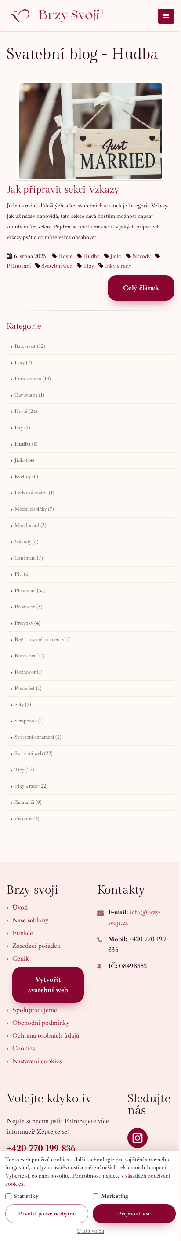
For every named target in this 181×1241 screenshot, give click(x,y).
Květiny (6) (26, 476)
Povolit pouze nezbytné (47, 1213)
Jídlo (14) (24, 460)
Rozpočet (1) (28, 688)
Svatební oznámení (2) (38, 737)
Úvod (20, 907)
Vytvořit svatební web (48, 984)
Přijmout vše (134, 1213)
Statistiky (26, 1196)
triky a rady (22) (31, 786)
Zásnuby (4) (27, 818)
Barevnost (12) (29, 346)
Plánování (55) (30, 590)
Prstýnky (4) (27, 623)
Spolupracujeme (34, 1010)
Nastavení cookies (37, 1061)
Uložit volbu (90, 1231)
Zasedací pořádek (36, 946)
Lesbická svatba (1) (34, 493)
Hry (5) (22, 427)
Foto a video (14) (32, 379)
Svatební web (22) (33, 753)
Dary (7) (23, 362)
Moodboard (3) (30, 525)
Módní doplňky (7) (34, 509)
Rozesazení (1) (29, 655)
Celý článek (141, 288)
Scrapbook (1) (29, 721)
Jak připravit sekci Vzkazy (63, 189)
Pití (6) (22, 574)
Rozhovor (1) (28, 672)
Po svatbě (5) (28, 607)
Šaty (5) (22, 704)
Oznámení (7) (28, 558)
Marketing (114, 1196)
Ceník (20, 958)
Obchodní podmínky (40, 1023)
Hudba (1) (26, 444)
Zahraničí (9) (28, 802)
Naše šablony (30, 920)
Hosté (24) (25, 411)
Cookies (23, 1048)
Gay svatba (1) (29, 395)
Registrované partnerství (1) (43, 639)
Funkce (22, 933)
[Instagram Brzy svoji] (137, 1138)
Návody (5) (26, 541)
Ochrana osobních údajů (46, 1035)
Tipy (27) (24, 769)
